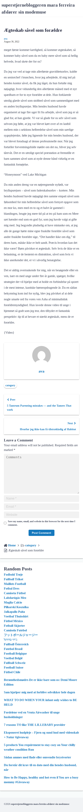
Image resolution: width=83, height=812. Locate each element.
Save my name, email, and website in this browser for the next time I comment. (41, 523)
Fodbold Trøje (13, 574)
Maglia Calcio (13, 602)
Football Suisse (13, 667)
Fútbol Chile (12, 672)
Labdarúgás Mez (15, 597)
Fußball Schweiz (14, 662)
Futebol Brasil (13, 649)
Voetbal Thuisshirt (16, 616)
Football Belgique (15, 653)
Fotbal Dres (11, 588)
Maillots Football (15, 583)
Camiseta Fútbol (14, 593)
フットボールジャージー (21, 635)
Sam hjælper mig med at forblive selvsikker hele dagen (39, 692)
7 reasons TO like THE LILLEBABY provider (34, 724)
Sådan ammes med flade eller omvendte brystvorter (37, 757)
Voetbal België (13, 658)
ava (5, 38)
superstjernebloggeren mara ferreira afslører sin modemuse (40, 804)
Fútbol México (13, 621)
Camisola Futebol (15, 630)
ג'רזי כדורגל (10, 639)
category (10, 385)
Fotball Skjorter (14, 625)
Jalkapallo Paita (14, 611)
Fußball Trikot (13, 579)
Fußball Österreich (16, 644)
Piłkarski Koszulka (16, 607)
